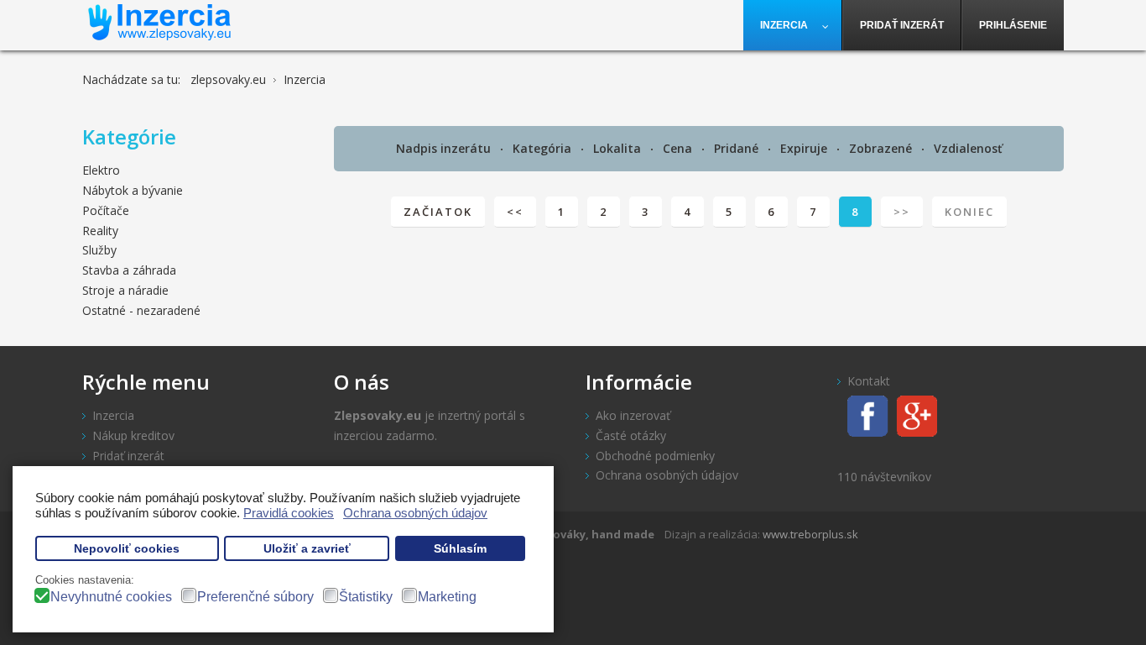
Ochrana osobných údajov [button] (415, 513)
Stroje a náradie (125, 290)
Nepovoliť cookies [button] (127, 549)
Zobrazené (882, 148)
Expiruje (805, 148)
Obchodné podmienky (655, 456)
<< (515, 211)
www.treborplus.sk (810, 534)
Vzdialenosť (968, 148)
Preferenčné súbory (255, 596)
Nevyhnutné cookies (111, 596)
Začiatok (438, 211)
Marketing (447, 596)
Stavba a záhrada (129, 270)
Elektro (101, 170)
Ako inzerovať (633, 415)
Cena (679, 148)
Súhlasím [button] (460, 549)
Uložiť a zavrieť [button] (307, 549)
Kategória (544, 148)
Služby (99, 250)
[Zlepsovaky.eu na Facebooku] (862, 414)
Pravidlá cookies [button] (288, 513)
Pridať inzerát (128, 456)
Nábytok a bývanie (132, 190)
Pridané (738, 148)
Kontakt (868, 381)
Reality (100, 231)
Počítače (105, 210)
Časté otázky (631, 435)
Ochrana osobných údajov (667, 475)
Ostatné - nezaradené (141, 310)
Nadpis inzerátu (445, 148)
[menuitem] (792, 25)
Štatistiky (366, 596)
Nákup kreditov (133, 435)
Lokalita (618, 148)
